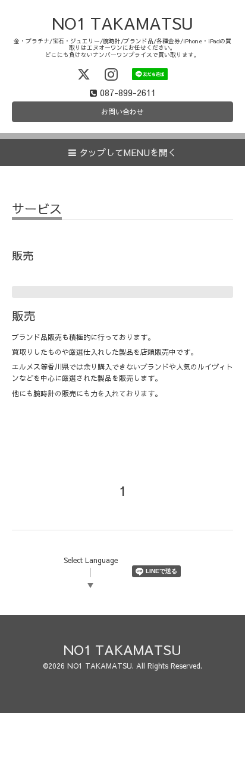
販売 (24, 315)
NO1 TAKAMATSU (122, 23)
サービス (37, 209)
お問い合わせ (122, 111)
